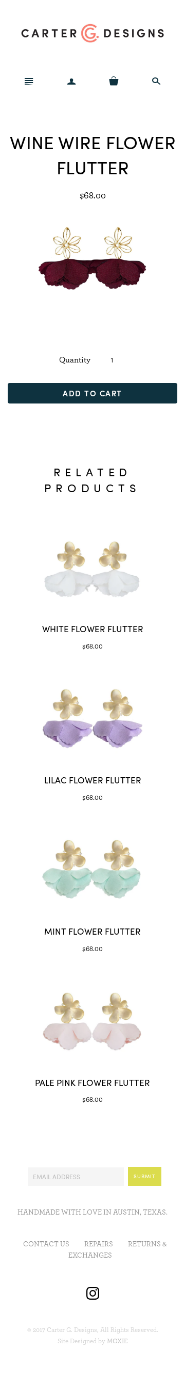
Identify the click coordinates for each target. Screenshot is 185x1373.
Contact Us (46, 1244)
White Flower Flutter (92, 628)
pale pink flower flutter (92, 1082)
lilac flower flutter (92, 780)
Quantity (74, 360)
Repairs (98, 1244)
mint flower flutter (92, 931)
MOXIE (117, 1341)
